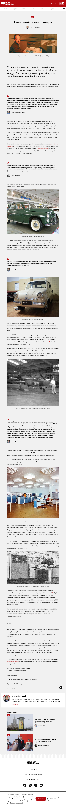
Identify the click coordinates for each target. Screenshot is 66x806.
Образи (53, 9)
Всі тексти (15, 704)
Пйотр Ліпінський (34, 27)
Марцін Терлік (41, 725)
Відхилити (53, 799)
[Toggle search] (52, 3)
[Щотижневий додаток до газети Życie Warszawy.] (52, 593)
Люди (15, 9)
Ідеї (23, 9)
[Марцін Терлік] (35, 725)
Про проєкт (33, 769)
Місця (33, 9)
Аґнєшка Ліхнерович (43, 745)
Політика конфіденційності (33, 774)
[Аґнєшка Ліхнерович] (35, 745)
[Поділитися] (61, 687)
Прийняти (41, 799)
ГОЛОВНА (4, 9)
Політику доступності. (16, 803)
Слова (43, 9)
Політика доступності (33, 779)
